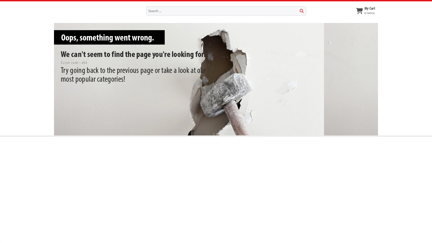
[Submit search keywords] (302, 11)
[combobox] (226, 10)
